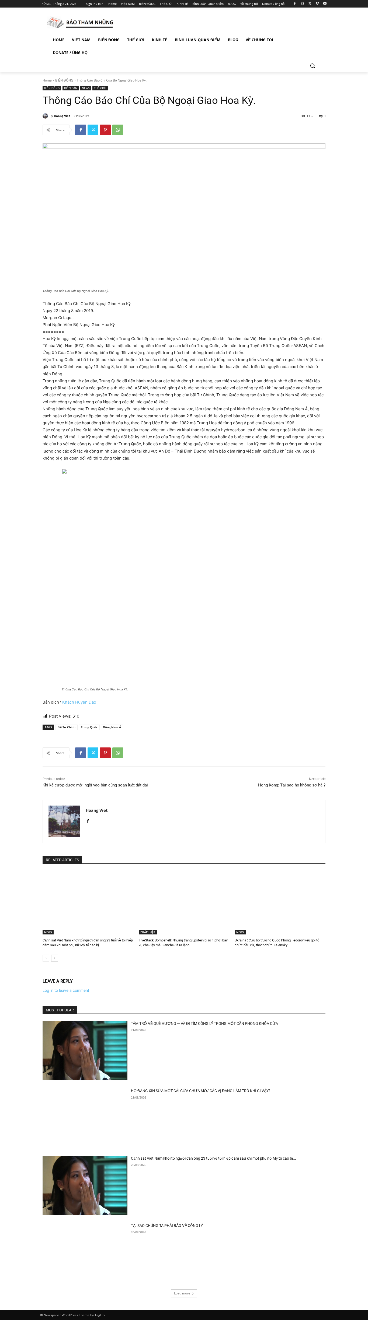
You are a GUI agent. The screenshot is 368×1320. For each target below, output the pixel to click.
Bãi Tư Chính (66, 727)
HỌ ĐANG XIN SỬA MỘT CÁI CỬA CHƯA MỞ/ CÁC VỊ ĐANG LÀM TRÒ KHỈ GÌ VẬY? (200, 1091)
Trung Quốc (89, 727)
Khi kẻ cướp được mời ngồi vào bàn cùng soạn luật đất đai (95, 785)
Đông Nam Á (112, 727)
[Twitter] (310, 4)
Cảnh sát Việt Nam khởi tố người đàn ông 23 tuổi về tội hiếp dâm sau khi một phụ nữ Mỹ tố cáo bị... (213, 1158)
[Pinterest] (105, 130)
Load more (182, 1293)
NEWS (85, 88)
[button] (312, 65)
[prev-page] (46, 958)
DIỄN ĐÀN (70, 88)
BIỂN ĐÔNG (64, 80)
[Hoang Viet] (46, 116)
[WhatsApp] (117, 130)
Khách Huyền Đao (79, 702)
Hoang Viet (62, 116)
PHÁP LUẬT (147, 932)
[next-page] (54, 958)
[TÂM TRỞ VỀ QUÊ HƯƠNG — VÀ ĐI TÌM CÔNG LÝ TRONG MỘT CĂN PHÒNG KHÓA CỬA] (85, 1051)
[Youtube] (325, 4)
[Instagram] (302, 4)
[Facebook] (295, 4)
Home (47, 80)
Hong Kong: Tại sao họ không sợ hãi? (291, 785)
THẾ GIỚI (100, 88)
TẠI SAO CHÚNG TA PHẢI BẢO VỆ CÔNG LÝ (167, 1225)
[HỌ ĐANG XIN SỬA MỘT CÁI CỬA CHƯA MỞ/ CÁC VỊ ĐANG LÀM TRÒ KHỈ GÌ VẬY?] (85, 1118)
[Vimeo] (317, 4)
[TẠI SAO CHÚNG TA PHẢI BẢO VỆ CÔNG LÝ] (85, 1253)
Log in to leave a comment (66, 990)
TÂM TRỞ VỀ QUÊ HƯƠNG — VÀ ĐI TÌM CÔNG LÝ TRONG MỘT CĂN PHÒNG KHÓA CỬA (204, 1023)
